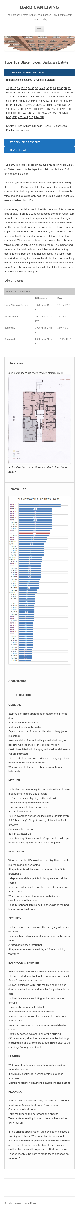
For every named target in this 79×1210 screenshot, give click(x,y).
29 (68, 92)
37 (27, 96)
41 (40, 96)
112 (40, 109)
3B (32, 88)
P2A (36, 117)
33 (14, 96)
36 (24, 96)
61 (27, 100)
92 (27, 105)
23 (48, 92)
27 (61, 92)
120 (66, 109)
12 (21, 92)
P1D (31, 117)
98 (47, 105)
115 (53, 109)
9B (11, 92)
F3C (39, 113)
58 (20, 100)
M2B (49, 113)
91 (24, 105)
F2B (28, 113)
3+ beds (37, 126)
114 (48, 109)
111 (35, 109)
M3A (61, 113)
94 (34, 105)
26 (58, 92)
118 (57, 109)
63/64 (32, 100)
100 (54, 105)
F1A (8, 113)
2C (25, 88)
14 (28, 92)
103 (64, 105)
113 (44, 109)
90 (20, 105)
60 (24, 100)
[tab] (39, 72)
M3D (14, 117)
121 (71, 109)
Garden (25, 130)
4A (40, 88)
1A (7, 88)
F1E (18, 113)
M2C (55, 113)
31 (7, 96)
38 (30, 96)
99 (50, 105)
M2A (44, 113)
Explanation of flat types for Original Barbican (30, 79)
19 (35, 92)
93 (30, 105)
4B (43, 88)
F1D (13, 113)
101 (59, 105)
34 (17, 96)
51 (67, 96)
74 (57, 100)
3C (36, 88)
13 (25, 92)
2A (18, 88)
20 (38, 92)
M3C (8, 117)
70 (44, 100)
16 (31, 92)
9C (14, 92)
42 (44, 96)
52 (70, 96)
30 (71, 92)
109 (26, 109)
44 (50, 96)
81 (7, 105)
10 (18, 92)
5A (51, 88)
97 (44, 105)
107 (17, 109)
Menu (39, 29)
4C (47, 88)
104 (68, 105)
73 (54, 100)
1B (11, 88)
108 (22, 109)
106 (13, 109)
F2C (34, 113)
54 (11, 100)
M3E (20, 117)
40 (37, 96)
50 (63, 96)
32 (11, 96)
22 (45, 92)
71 (47, 100)
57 (17, 100)
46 (57, 96)
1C (14, 88)
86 (17, 105)
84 (11, 105)
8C (69, 88)
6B (54, 88)
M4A (25, 117)
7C (58, 88)
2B (22, 88)
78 (63, 100)
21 (41, 92)
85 (14, 105)
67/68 (39, 100)
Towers (48, 126)
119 (62, 109)
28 (64, 92)
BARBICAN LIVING (39, 7)
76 (60, 100)
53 (7, 100)
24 (51, 92)
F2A (23, 113)
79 (67, 100)
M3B (66, 113)
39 (34, 96)
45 (54, 96)
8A (61, 88)
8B (65, 88)
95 (37, 105)
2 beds (27, 126)
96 (40, 105)
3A (29, 88)
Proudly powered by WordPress (20, 1203)
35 (20, 96)
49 (60, 96)
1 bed (19, 126)
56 (14, 100)
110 (31, 109)
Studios (10, 126)
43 (47, 96)
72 (50, 100)
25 (54, 92)
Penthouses (12, 130)
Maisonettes (60, 126)
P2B (41, 117)
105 (8, 109)
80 (70, 100)
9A (7, 92)
